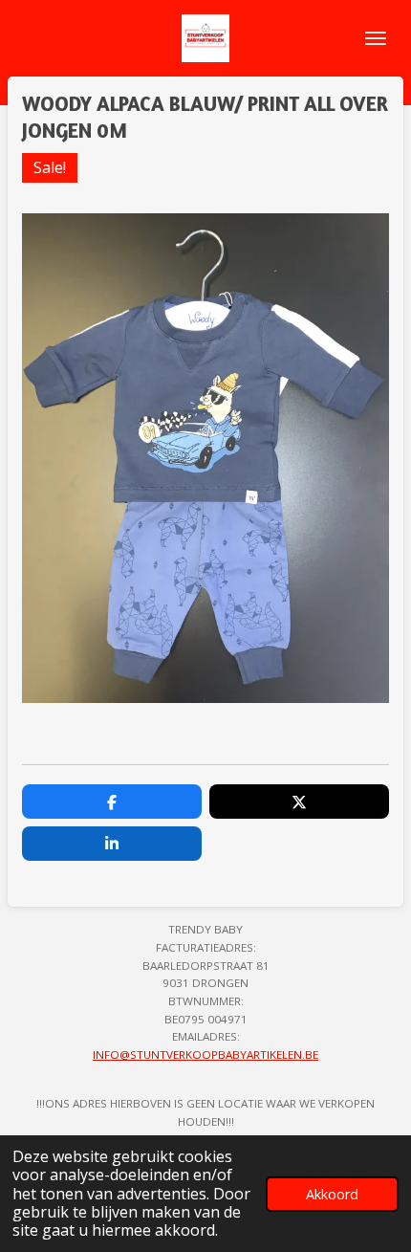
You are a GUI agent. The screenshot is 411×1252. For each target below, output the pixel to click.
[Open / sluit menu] (376, 38)
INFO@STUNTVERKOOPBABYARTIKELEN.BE (205, 1054)
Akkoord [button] (332, 1194)
